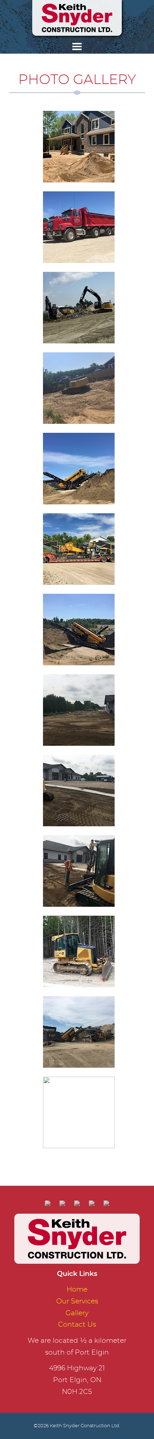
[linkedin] (106, 1200)
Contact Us (77, 1324)
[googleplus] (77, 1200)
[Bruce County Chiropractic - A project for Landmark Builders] (79, 789)
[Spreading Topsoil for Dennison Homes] (79, 145)
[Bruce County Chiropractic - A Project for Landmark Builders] (79, 709)
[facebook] (62, 1200)
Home (77, 1289)
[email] (47, 1200)
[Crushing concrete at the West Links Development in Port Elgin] (79, 306)
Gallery (77, 1313)
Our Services (77, 1301)
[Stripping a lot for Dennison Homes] (79, 387)
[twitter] (91, 1200)
